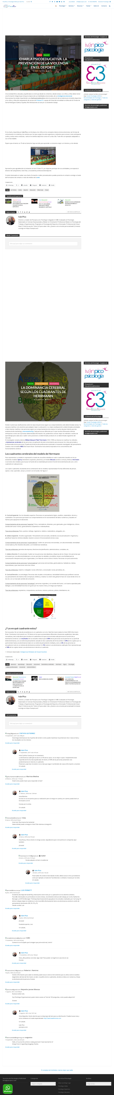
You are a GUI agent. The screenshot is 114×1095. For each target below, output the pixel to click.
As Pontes (13, 190)
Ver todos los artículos (73, 211)
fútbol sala (40, 190)
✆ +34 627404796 (92, 1)
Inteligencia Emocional (41, 383)
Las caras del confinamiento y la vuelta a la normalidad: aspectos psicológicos (73, 681)
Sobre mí (96, 6)
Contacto (104, 6)
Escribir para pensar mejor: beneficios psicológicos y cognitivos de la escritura (19, 684)
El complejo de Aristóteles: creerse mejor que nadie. (57, 1070)
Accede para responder (12, 743)
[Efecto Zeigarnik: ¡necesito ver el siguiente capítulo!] (34, 201)
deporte (26, 190)
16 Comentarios (39, 399)
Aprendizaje (21, 664)
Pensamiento (16, 679)
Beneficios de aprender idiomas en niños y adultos (72, 203)
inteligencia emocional (65, 96)
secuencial (22, 667)
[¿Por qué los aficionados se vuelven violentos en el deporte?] (8, 201)
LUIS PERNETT (26, 890)
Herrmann (58, 664)
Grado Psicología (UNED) (94, 96)
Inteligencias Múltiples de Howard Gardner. (33, 652)
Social (19, 200)
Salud (40, 677)
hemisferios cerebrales (48, 664)
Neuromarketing (43, 202)
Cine (40, 200)
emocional (37, 664)
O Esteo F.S (39, 100)
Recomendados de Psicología (92, 98)
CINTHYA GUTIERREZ (27, 733)
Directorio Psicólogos (103, 1)
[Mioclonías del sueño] (34, 678)
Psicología (62, 6)
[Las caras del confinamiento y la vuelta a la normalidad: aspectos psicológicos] (61, 678)
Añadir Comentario (40, 71)
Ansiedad (67, 677)
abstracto (13, 664)
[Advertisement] (57, 23)
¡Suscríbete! (72, 1)
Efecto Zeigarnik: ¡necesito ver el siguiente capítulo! (45, 205)
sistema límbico (31, 667)
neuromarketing (28, 431)
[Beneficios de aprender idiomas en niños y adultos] (61, 201)
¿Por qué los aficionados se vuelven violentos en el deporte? (20, 204)
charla (20, 190)
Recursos (79, 6)
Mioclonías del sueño (46, 679)
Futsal (46, 190)
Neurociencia (22, 677)
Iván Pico (49, 71)
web (38, 177)
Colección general (96, 99)
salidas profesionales (11, 667)
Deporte (39, 55)
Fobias (72, 677)
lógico (65, 664)
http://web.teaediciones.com (52, 1018)
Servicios (71, 6)
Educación (46, 55)
